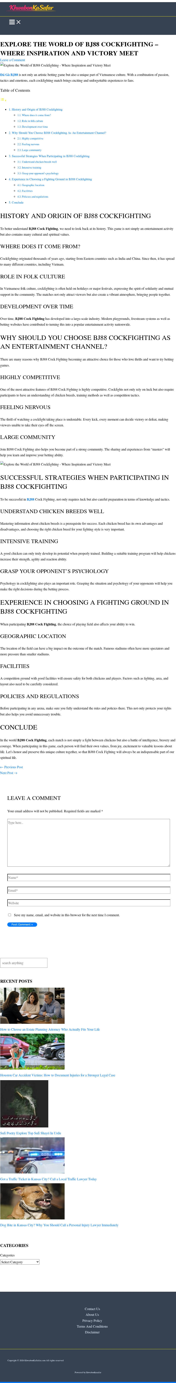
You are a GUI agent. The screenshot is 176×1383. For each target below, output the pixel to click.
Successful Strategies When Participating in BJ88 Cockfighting (51, 156)
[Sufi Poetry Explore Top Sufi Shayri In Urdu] (24, 1104)
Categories (7, 1255)
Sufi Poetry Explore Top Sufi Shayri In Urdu (30, 1133)
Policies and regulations (35, 196)
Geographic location (33, 185)
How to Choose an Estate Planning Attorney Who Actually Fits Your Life (50, 1029)
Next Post (8, 772)
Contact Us (92, 1308)
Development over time (35, 127)
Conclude (17, 202)
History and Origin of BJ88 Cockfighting (37, 109)
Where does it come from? (36, 115)
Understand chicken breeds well (39, 162)
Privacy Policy (92, 1320)
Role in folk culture (32, 121)
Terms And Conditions (92, 1326)
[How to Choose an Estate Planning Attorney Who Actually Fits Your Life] (32, 1007)
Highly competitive (32, 138)
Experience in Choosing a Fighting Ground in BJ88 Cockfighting (52, 179)
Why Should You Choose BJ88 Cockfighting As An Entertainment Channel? (59, 133)
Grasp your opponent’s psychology (40, 173)
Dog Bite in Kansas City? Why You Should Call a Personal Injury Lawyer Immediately (59, 1225)
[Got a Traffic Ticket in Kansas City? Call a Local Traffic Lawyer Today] (32, 1156)
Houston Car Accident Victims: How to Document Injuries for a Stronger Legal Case (57, 1075)
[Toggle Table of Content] (3, 100)
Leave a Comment (12, 60)
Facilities (27, 191)
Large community (31, 150)
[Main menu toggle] (15, 22)
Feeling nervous (30, 144)
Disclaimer (92, 1332)
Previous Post (11, 767)
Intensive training (31, 167)
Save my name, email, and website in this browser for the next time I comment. (67, 915)
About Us (92, 1314)
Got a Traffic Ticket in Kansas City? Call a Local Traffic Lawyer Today (48, 1179)
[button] (6, 31)
